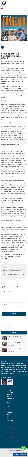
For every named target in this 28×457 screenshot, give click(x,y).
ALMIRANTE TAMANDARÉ (13, 432)
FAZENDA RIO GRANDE (12, 438)
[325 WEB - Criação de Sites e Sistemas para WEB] (21, 452)
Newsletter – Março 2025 (14, 349)
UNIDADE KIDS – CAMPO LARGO (14, 436)
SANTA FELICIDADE (11, 430)
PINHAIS (9, 440)
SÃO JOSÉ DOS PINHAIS (12, 442)
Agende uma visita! (20, 454)
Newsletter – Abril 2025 (14, 343)
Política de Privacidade (6, 377)
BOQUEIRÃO (9, 428)
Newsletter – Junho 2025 (14, 336)
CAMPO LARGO (10, 434)
